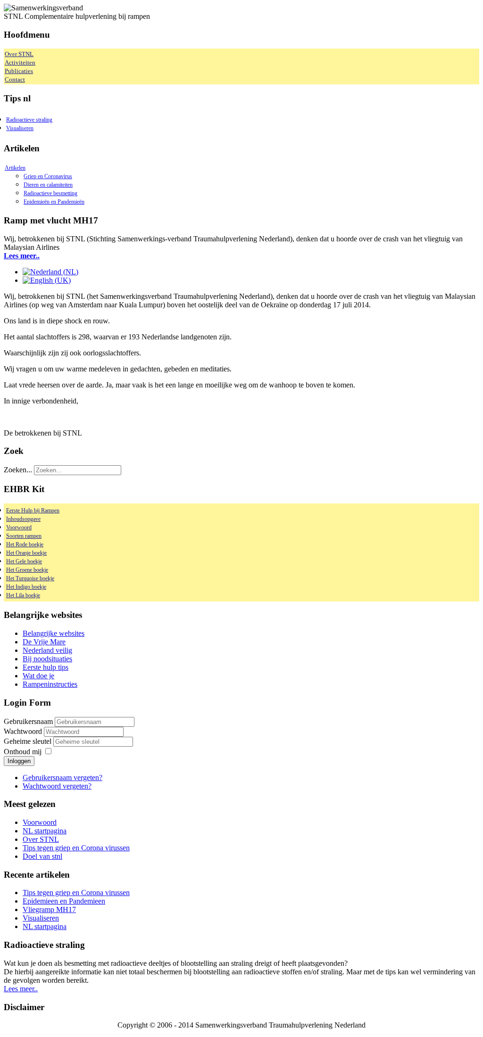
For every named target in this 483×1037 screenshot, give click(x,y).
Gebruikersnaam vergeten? (62, 778)
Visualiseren (19, 128)
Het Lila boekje (23, 595)
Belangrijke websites (53, 633)
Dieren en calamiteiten (48, 184)
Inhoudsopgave (23, 519)
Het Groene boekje (27, 570)
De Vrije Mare (44, 642)
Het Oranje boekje (26, 553)
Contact (15, 79)
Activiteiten (20, 62)
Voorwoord (19, 527)
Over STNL (19, 54)
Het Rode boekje (24, 544)
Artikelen (15, 168)
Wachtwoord (24, 731)
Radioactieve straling (29, 119)
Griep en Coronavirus (48, 176)
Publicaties (19, 70)
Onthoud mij (23, 752)
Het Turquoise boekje (30, 578)
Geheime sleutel (28, 741)
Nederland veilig (47, 650)
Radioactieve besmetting (50, 193)
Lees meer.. (22, 256)
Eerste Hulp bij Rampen (32, 510)
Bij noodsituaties (47, 659)
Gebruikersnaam (28, 721)
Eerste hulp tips (45, 667)
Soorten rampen (24, 536)
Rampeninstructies (50, 684)
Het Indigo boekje (26, 587)
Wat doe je (38, 676)
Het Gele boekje (24, 561)
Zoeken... (18, 470)
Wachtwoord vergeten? (57, 786)
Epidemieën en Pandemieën (54, 201)
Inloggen (19, 761)
